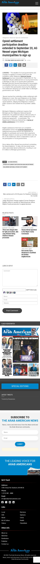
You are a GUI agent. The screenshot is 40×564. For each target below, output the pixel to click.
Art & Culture (5, 520)
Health (22, 520)
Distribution (5, 538)
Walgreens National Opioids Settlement (15, 167)
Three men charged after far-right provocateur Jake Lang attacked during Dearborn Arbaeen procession (10, 234)
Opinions (23, 515)
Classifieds (23, 523)
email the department (25, 129)
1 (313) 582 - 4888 (7, 493)
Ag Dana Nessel (12, 162)
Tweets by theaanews (8, 399)
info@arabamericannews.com (11, 499)
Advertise (4, 536)
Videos (3, 523)
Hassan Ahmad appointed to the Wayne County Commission (29, 232)
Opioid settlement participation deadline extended (18, 164)
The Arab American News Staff (14, 60)
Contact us (5, 544)
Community (26, 219)
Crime (22, 518)
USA (2, 515)
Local (29, 60)
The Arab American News (16, 555)
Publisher (4, 541)
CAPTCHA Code (31, 290)
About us (4, 533)
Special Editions (20, 386)
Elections (23, 512)
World (3, 518)
